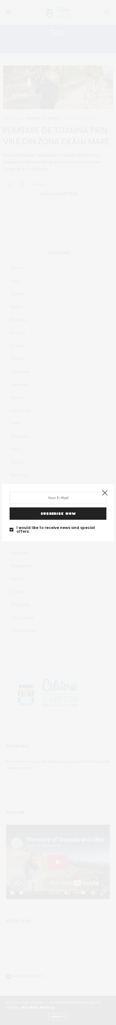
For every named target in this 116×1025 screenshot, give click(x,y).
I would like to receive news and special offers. (55, 529)
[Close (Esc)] (105, 493)
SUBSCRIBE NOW (58, 513)
